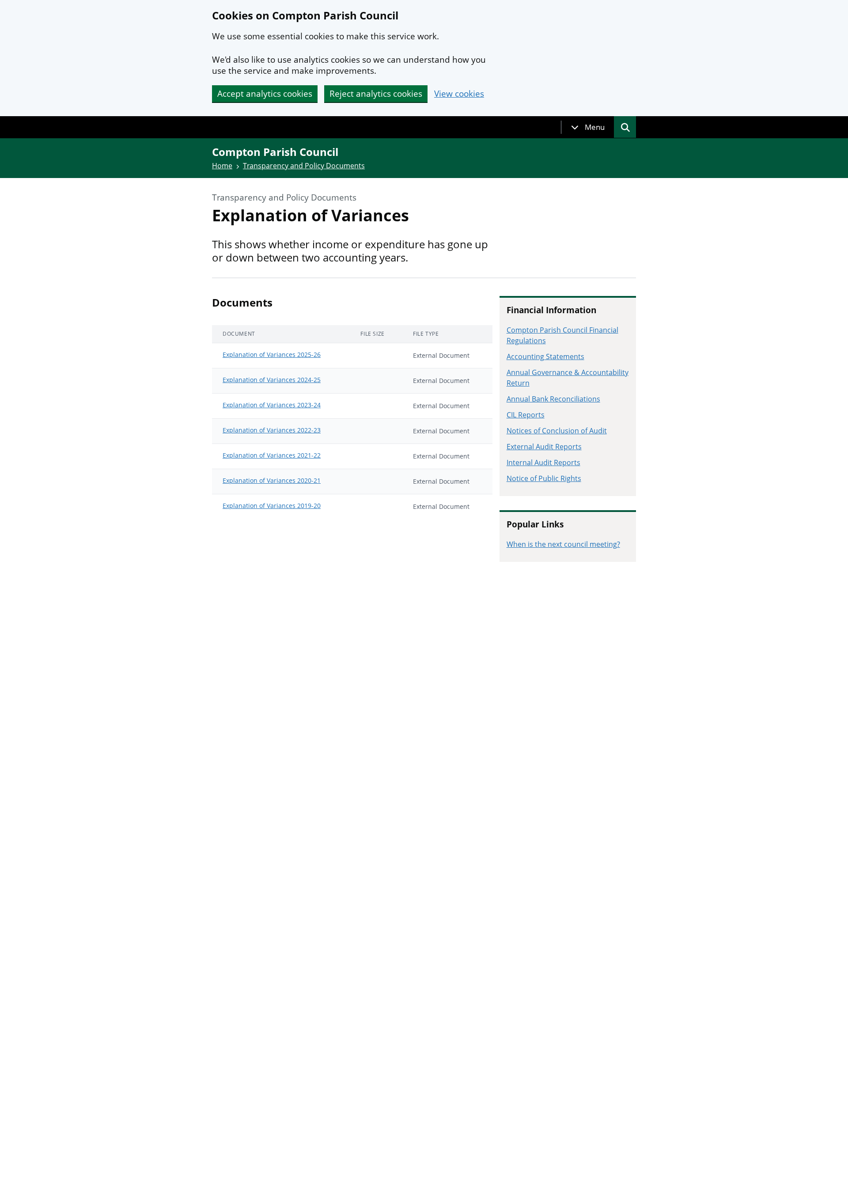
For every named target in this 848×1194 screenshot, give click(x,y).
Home (222, 166)
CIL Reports (526, 415)
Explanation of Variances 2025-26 (272, 354)
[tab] (587, 127)
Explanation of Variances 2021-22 (272, 455)
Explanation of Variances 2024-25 (272, 379)
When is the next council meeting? (563, 544)
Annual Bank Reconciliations (553, 399)
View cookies (459, 94)
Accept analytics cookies (264, 93)
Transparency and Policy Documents (304, 166)
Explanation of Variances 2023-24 (272, 405)
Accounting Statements (545, 356)
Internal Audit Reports (543, 462)
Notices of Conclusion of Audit (557, 431)
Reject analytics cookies (375, 93)
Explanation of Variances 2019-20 (272, 505)
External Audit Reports (544, 446)
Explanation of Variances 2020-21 (272, 480)
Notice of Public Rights (544, 478)
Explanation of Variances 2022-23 (272, 430)
